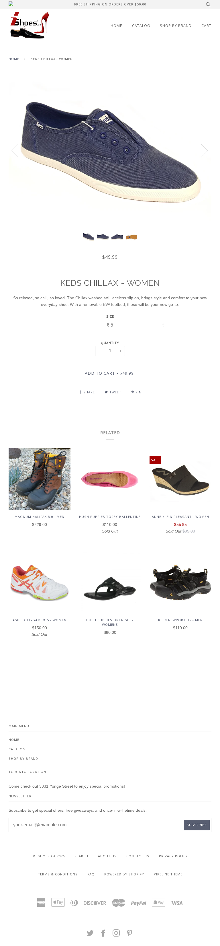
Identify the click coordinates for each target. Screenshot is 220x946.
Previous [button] (18, 150)
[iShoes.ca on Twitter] (90, 935)
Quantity (110, 343)
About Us (107, 856)
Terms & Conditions (58, 874)
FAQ (91, 874)
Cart (206, 25)
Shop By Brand (176, 25)
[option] (110, 150)
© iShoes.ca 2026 (48, 856)
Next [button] (200, 150)
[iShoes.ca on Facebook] (103, 935)
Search (81, 856)
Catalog (141, 25)
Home (116, 25)
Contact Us (137, 856)
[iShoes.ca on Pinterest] (129, 935)
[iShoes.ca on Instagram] (116, 935)
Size (110, 316)
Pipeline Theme (168, 874)
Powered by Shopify (124, 874)
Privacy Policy (173, 856)
